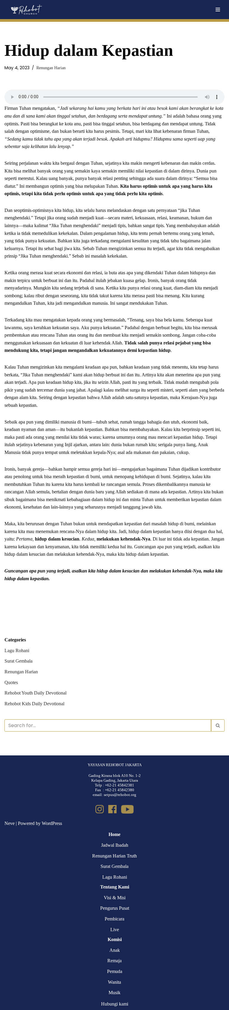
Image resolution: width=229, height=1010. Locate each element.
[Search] (218, 725)
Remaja (114, 960)
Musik (114, 992)
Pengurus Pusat (114, 908)
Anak (114, 950)
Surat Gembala (18, 660)
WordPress (52, 823)
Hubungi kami (114, 1003)
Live (114, 929)
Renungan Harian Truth (114, 855)
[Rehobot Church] (26, 9)
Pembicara (114, 918)
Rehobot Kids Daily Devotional (34, 703)
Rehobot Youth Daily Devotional (35, 692)
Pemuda (114, 971)
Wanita (114, 982)
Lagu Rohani (16, 650)
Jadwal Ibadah (114, 845)
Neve (9, 823)
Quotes (11, 682)
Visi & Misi (115, 897)
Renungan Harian (51, 67)
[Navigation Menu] (218, 9)
